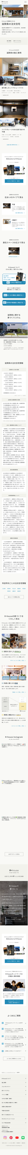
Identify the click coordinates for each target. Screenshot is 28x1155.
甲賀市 (24, 588)
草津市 (9, 588)
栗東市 (19, 588)
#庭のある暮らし (17, 90)
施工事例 (9, 41)
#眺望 (14, 92)
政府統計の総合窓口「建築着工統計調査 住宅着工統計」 (16, 420)
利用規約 (18, 1143)
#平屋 (3, 134)
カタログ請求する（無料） (14, 181)
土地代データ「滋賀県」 (21, 395)
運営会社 (23, 1143)
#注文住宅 (17, 136)
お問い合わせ (4, 1143)
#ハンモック (23, 92)
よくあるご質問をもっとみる (14, 1058)
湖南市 (14, 591)
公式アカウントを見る (13, 854)
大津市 (4, 588)
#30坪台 (12, 136)
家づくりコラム (17, 41)
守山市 (14, 588)
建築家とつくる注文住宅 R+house (8, 1072)
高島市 (19, 591)
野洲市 (9, 591)
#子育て (18, 92)
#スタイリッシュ (5, 136)
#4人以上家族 (10, 90)
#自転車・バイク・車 (16, 134)
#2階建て (4, 90)
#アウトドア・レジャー (7, 92)
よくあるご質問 (12, 1143)
